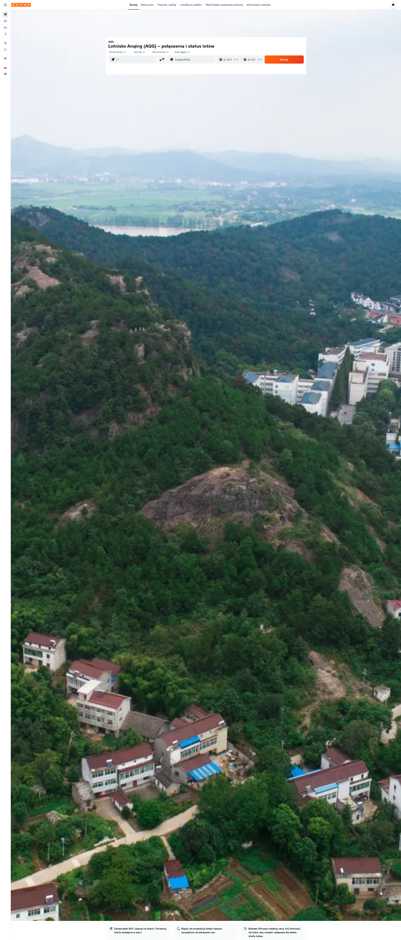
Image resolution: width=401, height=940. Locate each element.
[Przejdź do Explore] (5, 43)
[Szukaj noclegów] (5, 21)
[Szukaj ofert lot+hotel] (5, 34)
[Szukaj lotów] (5, 14)
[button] (5, 4)
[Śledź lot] (5, 50)
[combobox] (118, 52)
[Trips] (5, 58)
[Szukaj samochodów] (5, 27)
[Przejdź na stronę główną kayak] (21, 5)
